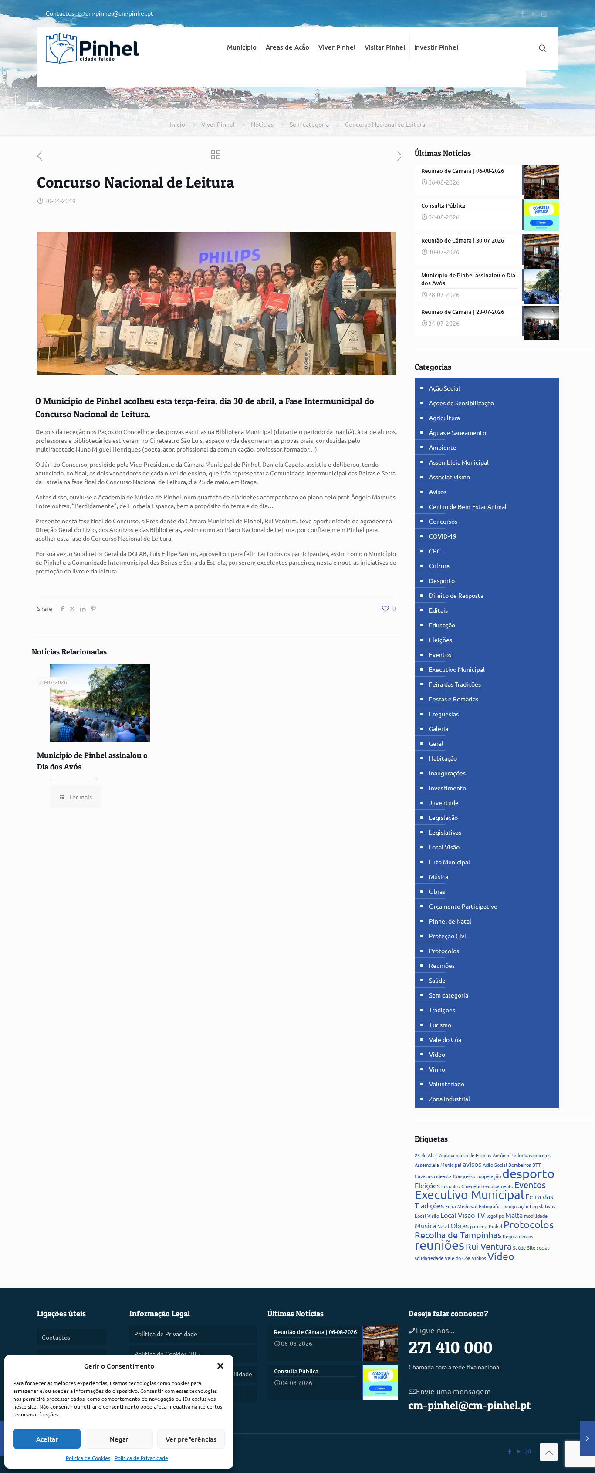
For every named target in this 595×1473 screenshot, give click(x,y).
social (543, 1247)
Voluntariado (446, 1084)
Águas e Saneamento (457, 432)
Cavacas (424, 1176)
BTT (536, 1164)
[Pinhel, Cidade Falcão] (92, 48)
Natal (443, 1226)
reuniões (439, 1244)
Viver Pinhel (218, 124)
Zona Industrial (449, 1098)
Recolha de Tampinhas (458, 1234)
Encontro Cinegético (462, 1186)
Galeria (438, 728)
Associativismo (449, 477)
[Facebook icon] (522, 13)
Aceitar (47, 1439)
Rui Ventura (488, 1245)
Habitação (443, 758)
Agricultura (444, 417)
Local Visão (444, 847)
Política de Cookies (88, 1457)
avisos (472, 1164)
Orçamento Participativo (463, 906)
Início (177, 124)
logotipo (495, 1215)
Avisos (437, 491)
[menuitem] (242, 78)
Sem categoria (309, 124)
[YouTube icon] (533, 13)
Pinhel (495, 1226)
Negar (119, 1439)
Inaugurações (447, 773)
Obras (437, 891)
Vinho (437, 1069)
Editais (438, 610)
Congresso (464, 1176)
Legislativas (445, 832)
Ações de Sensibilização (461, 403)
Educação (442, 625)
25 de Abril (426, 1155)
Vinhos (479, 1257)
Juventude (444, 802)
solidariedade (429, 1257)
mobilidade (536, 1215)
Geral (436, 743)
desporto (528, 1173)
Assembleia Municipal (459, 462)
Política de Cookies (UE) (167, 1354)
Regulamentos (518, 1236)
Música (438, 876)
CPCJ (436, 551)
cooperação (489, 1176)
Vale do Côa (445, 1039)
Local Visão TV (462, 1214)
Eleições (440, 640)
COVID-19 (442, 536)
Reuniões (442, 965)
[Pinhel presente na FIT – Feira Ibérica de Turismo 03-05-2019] (587, 1438)
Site (531, 1247)
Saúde (437, 980)
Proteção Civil (448, 936)
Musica (425, 1225)
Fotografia (490, 1206)
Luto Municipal (449, 862)
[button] (220, 1366)
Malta (514, 1214)
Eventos (440, 654)
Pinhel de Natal (450, 921)
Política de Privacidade (141, 1457)
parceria (478, 1226)
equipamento (499, 1186)
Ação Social (444, 388)
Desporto (442, 580)
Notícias (262, 124)
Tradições (442, 1010)
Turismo (440, 1024)
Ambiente (442, 447)
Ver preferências (191, 1439)
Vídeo (437, 1054)
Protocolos (444, 950)
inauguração (515, 1206)
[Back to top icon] (549, 1452)
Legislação (443, 817)
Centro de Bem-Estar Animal (468, 506)
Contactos (60, 13)
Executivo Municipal (457, 669)
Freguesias (444, 714)
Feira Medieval (461, 1206)
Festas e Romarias (453, 699)
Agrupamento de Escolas (465, 1155)
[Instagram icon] (544, 13)
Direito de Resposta (456, 595)
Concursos (443, 521)
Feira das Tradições (455, 684)
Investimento (447, 788)
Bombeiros (519, 1164)
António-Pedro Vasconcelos (522, 1155)
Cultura (439, 566)
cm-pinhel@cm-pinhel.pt (119, 13)
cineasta (443, 1176)
